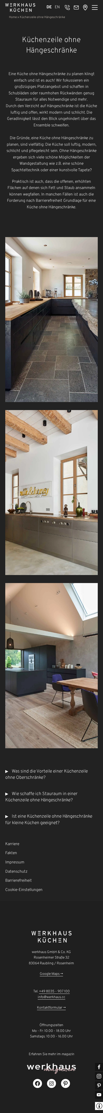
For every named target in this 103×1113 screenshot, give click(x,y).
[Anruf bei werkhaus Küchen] (67, 8)
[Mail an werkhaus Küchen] (76, 8)
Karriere (12, 844)
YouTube (99, 1095)
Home (13, 17)
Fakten (11, 853)
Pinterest (99, 1085)
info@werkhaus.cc (51, 997)
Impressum (14, 862)
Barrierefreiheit (18, 880)
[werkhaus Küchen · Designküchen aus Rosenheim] (20, 7)
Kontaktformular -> (51, 1008)
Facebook (99, 1067)
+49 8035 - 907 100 (54, 991)
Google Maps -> (51, 974)
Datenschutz (16, 871)
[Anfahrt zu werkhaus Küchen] (85, 8)
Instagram (99, 1076)
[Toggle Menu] (95, 8)
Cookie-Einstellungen (23, 889)
